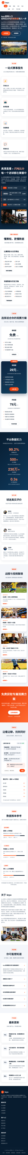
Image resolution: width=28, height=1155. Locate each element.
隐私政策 (18, 1152)
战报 (9, 9)
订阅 (18, 6)
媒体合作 (3, 1140)
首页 (6, 6)
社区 (22, 6)
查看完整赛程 (9, 270)
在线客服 (3, 1135)
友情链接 (13, 1152)
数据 (14, 6)
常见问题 (18, 9)
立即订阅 (14, 389)
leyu (6, 2)
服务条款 (23, 1152)
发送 (22, 770)
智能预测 (3, 1123)
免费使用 (14, 354)
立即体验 (6, 33)
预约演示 (3, 1138)
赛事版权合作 (4, 1143)
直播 (10, 6)
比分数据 (3, 1108)
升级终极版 (14, 423)
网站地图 (8, 1152)
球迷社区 (3, 1120)
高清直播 (3, 1105)
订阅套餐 (3, 1113)
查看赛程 (16, 33)
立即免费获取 (14, 712)
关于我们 (3, 1128)
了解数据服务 (9, 300)
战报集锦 (3, 1110)
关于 (13, 9)
